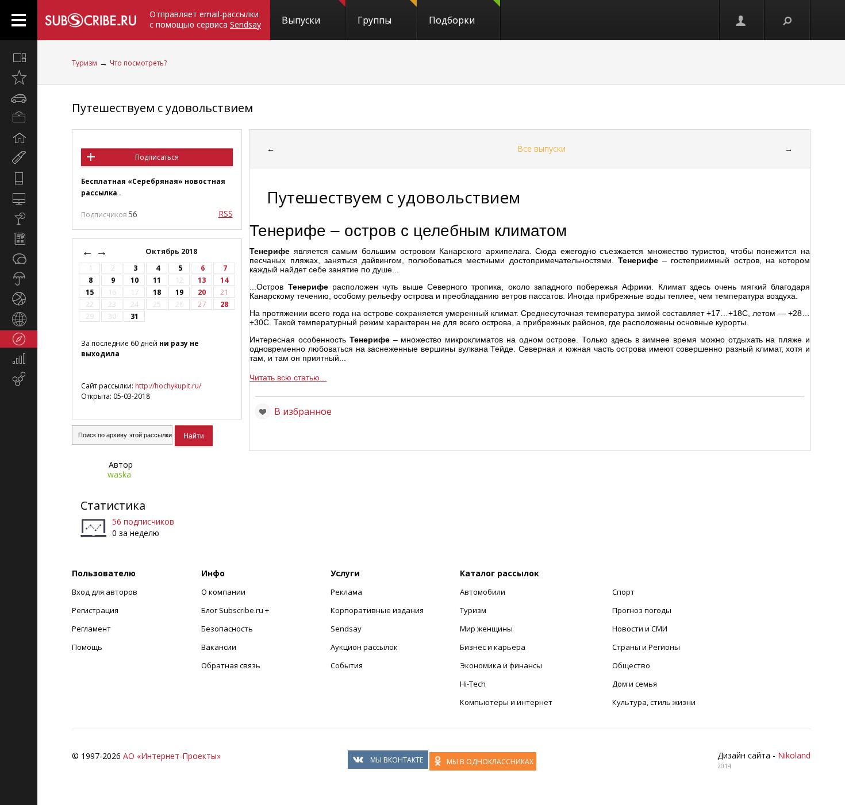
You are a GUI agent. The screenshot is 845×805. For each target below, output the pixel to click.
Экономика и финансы (501, 665)
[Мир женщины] (18, 158)
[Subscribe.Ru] (90, 20)
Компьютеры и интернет (506, 702)
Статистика (112, 505)
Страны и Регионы (646, 647)
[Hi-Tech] (18, 178)
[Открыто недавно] (18, 77)
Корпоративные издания (377, 610)
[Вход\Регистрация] (742, 20)
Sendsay (346, 628)
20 (202, 292)
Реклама (346, 592)
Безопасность (227, 628)
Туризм (84, 63)
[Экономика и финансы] (18, 359)
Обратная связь (230, 665)
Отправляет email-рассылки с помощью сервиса (205, 19)
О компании (223, 592)
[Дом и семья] (18, 138)
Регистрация (95, 610)
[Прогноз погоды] (18, 278)
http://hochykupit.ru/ (168, 386)
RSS (225, 213)
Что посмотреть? (138, 63)
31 (134, 316)
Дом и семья (634, 684)
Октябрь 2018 (172, 251)
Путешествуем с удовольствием (162, 107)
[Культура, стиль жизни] (18, 218)
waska (119, 474)
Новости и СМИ (639, 628)
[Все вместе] (18, 57)
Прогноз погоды (641, 610)
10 (134, 280)
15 (90, 292)
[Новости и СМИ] (18, 238)
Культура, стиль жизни (654, 702)
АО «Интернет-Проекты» (172, 755)
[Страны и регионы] (18, 319)
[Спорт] (18, 298)
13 (202, 280)
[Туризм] (18, 339)
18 (157, 292)
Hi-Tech (473, 684)
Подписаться (157, 157)
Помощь (87, 647)
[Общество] (18, 258)
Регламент (91, 628)
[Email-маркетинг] (18, 379)
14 (224, 280)
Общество (631, 665)
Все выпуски (541, 148)
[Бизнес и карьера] (18, 117)
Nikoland (794, 755)
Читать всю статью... (288, 377)
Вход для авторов (104, 592)
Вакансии (218, 647)
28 (224, 304)
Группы (374, 20)
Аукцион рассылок (364, 647)
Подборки (452, 20)
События (347, 665)
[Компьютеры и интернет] (18, 198)
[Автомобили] (18, 97)
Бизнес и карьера (492, 647)
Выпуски (301, 20)
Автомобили (482, 592)
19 (179, 292)
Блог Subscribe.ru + (236, 610)
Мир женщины (486, 628)
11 (157, 280)
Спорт (623, 592)
